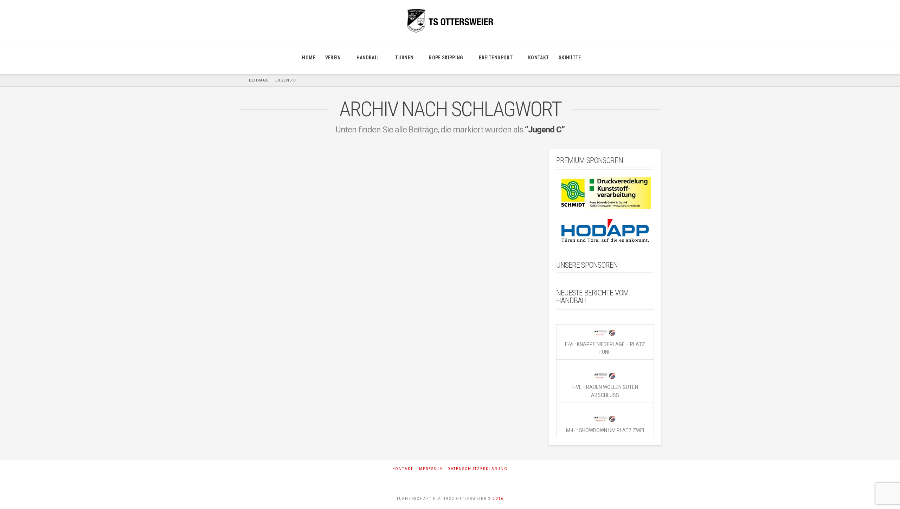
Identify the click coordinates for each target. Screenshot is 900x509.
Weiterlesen (266, 375)
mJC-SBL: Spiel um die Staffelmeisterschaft (300, 248)
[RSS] (469, 480)
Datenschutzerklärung (478, 469)
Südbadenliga (332, 416)
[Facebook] (430, 480)
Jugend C (294, 400)
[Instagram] (450, 480)
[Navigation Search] (594, 58)
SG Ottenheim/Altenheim (273, 416)
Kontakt (402, 469)
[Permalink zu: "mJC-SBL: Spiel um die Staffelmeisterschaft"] (308, 188)
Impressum (430, 469)
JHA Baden (257, 400)
